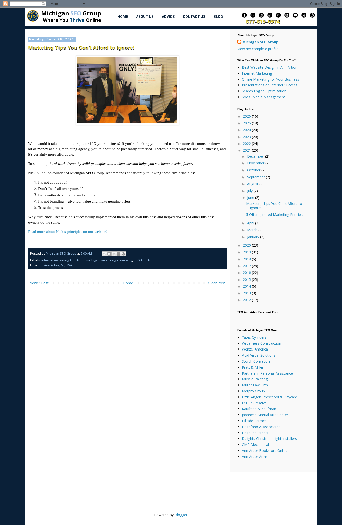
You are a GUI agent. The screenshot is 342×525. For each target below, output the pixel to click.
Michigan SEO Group (260, 42)
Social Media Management (263, 97)
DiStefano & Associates (261, 426)
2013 (247, 293)
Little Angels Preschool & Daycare (269, 397)
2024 (247, 129)
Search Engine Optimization (264, 91)
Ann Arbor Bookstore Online (265, 450)
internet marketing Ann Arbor (63, 260)
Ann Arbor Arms (255, 456)
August (253, 183)
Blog (218, 17)
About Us (145, 17)
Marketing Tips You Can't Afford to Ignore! (274, 205)
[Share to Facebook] (118, 253)
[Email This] (104, 253)
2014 (247, 286)
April (251, 223)
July (250, 190)
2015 (247, 279)
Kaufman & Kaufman (259, 408)
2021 (247, 150)
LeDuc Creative (254, 403)
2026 (247, 116)
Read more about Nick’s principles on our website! (67, 231)
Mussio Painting (255, 379)
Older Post (216, 283)
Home (123, 17)
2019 (247, 252)
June (251, 197)
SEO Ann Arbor (145, 260)
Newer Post (39, 283)
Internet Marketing (257, 73)
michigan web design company (109, 260)
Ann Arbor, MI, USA (58, 265)
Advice (168, 17)
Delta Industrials (255, 432)
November (256, 163)
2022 (247, 143)
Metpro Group (253, 391)
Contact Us (194, 17)
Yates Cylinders (254, 337)
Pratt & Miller (252, 367)
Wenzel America (255, 349)
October (254, 170)
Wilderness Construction (261, 343)
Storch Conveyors (256, 361)
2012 (247, 299)
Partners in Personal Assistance (267, 373)
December (256, 156)
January (253, 236)
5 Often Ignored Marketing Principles (275, 214)
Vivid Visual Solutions (258, 355)
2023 (247, 136)
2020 (247, 245)
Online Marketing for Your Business (270, 79)
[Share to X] (113, 253)
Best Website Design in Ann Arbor (269, 67)
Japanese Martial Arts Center (265, 414)
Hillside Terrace (254, 420)
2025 (247, 123)
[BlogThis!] (109, 253)
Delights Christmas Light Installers (269, 438)
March (252, 229)
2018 (247, 259)
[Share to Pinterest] (123, 253)
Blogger (181, 514)
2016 (247, 272)
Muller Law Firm (255, 385)
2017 (247, 265)
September (256, 176)
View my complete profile (257, 48)
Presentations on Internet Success (269, 85)
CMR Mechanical (255, 444)
